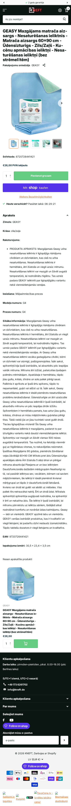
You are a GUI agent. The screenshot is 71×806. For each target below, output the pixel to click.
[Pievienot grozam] (26, 643)
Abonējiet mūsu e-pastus (18, 732)
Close (35, 698)
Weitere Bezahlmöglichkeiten (35, 196)
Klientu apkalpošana (16, 659)
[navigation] (4, 3)
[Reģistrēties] (60, 10)
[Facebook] (3, 720)
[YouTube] (11, 720)
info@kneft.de (16, 689)
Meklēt (64, 19)
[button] (11, 173)
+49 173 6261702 (18, 684)
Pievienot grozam (41, 175)
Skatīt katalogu (5, 10)
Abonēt (64, 740)
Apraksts (9, 215)
